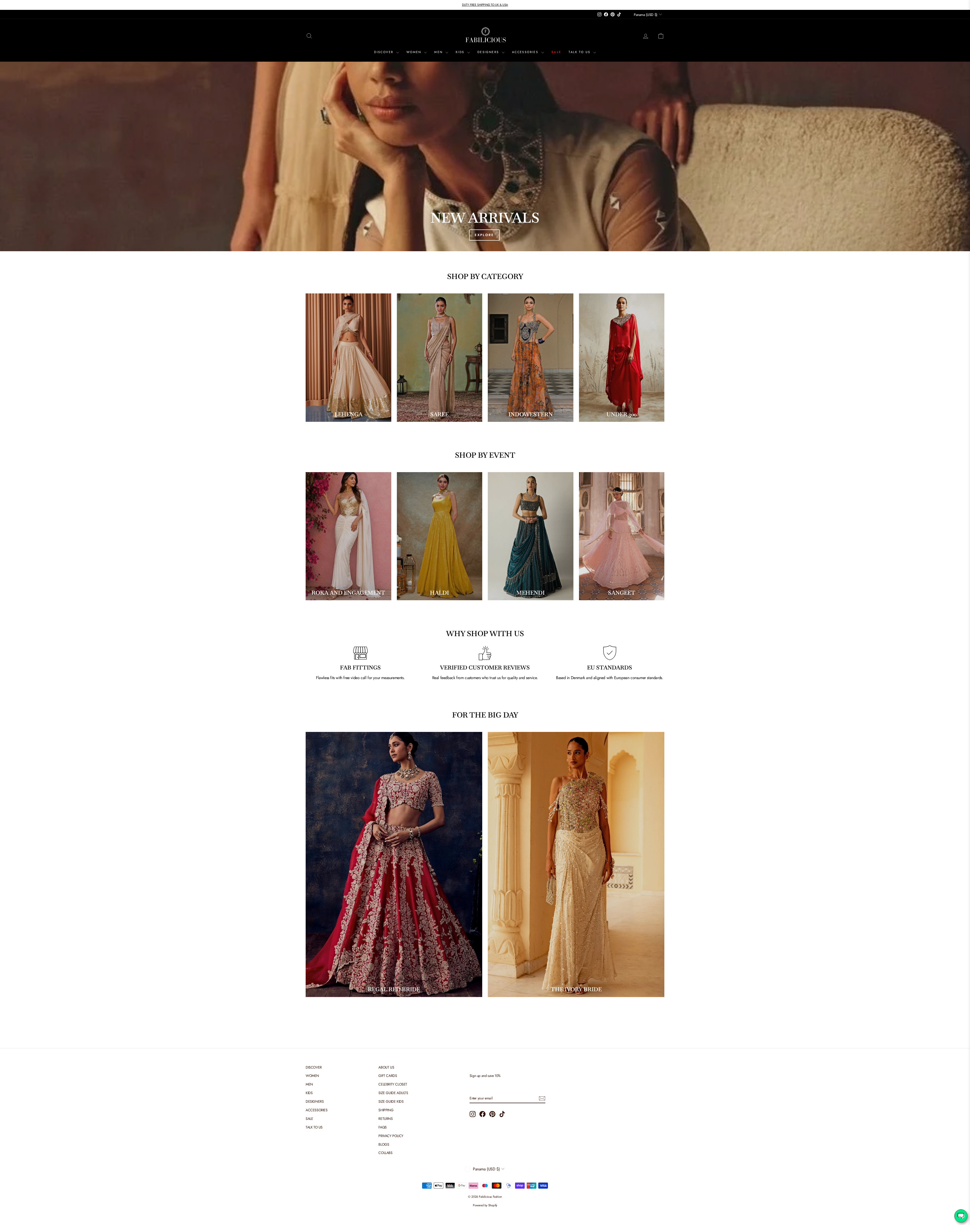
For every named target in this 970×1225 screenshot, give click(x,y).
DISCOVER (384, 52)
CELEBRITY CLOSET (392, 1084)
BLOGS (383, 1144)
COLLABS (385, 1152)
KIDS (461, 52)
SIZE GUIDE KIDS (390, 1101)
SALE (556, 52)
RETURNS (385, 1118)
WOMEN (414, 52)
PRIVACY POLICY (390, 1135)
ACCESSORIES (526, 52)
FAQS (382, 1127)
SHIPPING (385, 1110)
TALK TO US (580, 52)
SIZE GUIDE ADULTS (393, 1092)
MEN (439, 52)
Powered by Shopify (485, 1205)
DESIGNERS (489, 52)
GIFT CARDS (387, 1075)
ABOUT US (386, 1067)
